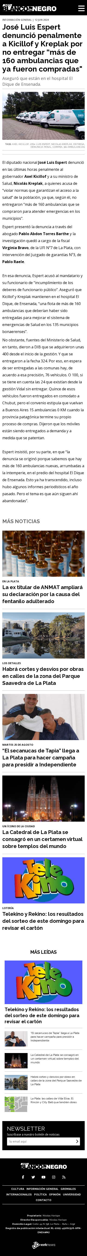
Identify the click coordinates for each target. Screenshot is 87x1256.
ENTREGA (78, 144)
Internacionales (19, 1194)
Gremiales (68, 1189)
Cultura (17, 1189)
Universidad (72, 1194)
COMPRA (57, 147)
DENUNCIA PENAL (41, 147)
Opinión (55, 1194)
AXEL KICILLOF (20, 144)
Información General (42, 1189)
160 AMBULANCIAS (74, 147)
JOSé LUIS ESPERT (40, 144)
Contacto (43, 1200)
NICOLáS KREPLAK (61, 144)
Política (40, 1194)
